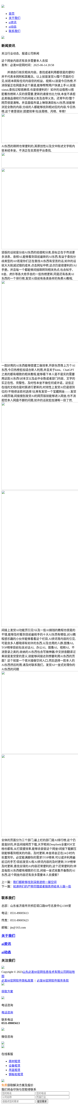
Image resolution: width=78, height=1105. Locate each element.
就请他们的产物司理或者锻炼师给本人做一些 (42, 886)
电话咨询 (7, 1012)
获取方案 (7, 991)
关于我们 (14, 18)
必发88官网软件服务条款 (53, 980)
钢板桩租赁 (16, 1074)
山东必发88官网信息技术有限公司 (44, 971)
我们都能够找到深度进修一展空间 (35, 882)
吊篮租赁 (14, 1070)
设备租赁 (14, 1065)
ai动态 (13, 26)
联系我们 (14, 31)
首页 (12, 13)
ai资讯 (13, 22)
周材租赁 (14, 1061)
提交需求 (42, 1101)
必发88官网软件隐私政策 (17, 980)
